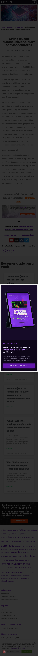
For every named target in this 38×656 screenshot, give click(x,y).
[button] (35, 287)
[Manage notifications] (4, 651)
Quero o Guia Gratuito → (19, 366)
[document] (19, 328)
